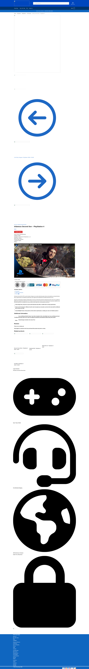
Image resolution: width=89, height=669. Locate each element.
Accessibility (15, 654)
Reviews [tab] (17, 293)
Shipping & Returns (16, 642)
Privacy (14, 646)
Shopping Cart (15, 653)
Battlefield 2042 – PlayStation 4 (35, 348)
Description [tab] (17, 291)
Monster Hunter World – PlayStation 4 (21, 348)
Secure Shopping (16, 644)
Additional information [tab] (19, 292)
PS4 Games (29, 13)
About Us (14, 636)
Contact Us (15, 643)
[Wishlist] (26, 334)
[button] (73, 8)
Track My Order (15, 650)
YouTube (14, 665)
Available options (18, 231)
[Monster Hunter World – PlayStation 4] (21, 340)
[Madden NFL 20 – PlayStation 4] (47, 338)
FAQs (14, 647)
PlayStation (19, 13)
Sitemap (14, 657)
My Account (73, 4)
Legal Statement (16, 655)
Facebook (15, 660)
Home (15, 13)
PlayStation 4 (24, 13)
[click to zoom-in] (37, 44)
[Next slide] (15, 73)
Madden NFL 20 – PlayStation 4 (47, 345)
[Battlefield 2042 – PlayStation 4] (35, 340)
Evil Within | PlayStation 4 (18, 363)
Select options (21, 351)
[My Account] (30, 3)
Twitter (14, 661)
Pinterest (14, 664)
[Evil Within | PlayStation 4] (18, 357)
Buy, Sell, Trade (16, 637)
